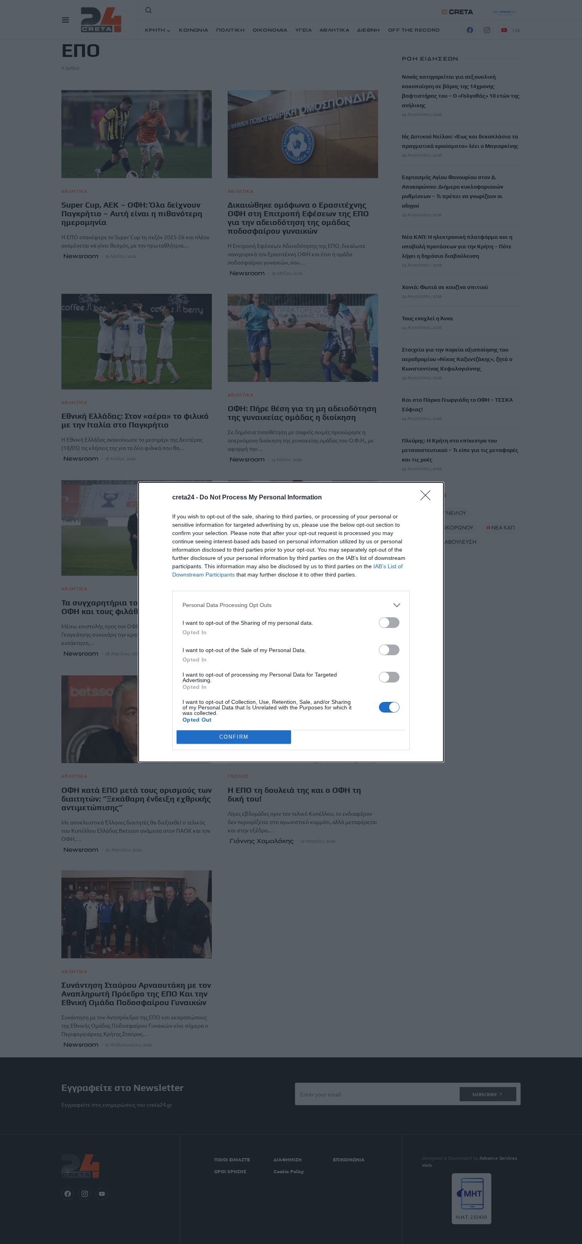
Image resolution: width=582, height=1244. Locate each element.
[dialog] (291, 622)
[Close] (428, 497)
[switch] (389, 622)
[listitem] (291, 605)
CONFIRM (234, 737)
